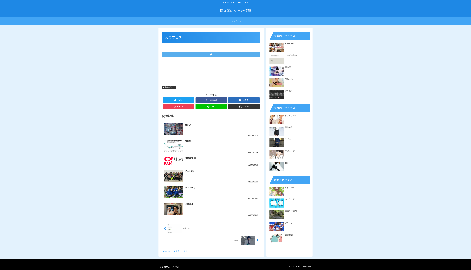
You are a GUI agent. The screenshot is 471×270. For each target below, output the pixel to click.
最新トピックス (170, 87)
